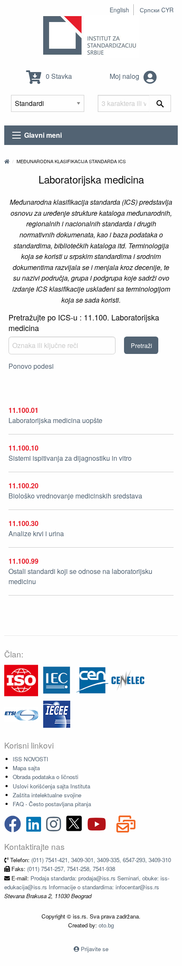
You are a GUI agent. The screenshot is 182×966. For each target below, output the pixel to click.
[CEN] (92, 680)
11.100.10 (23, 448)
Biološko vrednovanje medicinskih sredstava (75, 496)
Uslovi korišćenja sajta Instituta (51, 786)
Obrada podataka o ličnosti (45, 777)
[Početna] (6, 161)
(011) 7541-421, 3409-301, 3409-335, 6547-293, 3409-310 (101, 860)
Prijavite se (94, 949)
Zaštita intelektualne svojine (47, 795)
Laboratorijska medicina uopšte (55, 420)
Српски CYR (157, 10)
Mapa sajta (26, 768)
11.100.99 (23, 561)
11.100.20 (23, 485)
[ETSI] (21, 714)
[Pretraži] (160, 103)
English (119, 10)
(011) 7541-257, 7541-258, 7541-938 (71, 869)
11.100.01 (23, 410)
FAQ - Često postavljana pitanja (52, 804)
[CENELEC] (128, 680)
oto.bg (106, 925)
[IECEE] (57, 714)
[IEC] (57, 680)
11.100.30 (23, 523)
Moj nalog (125, 76)
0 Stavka (58, 76)
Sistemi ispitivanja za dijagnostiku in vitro (70, 458)
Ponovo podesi (31, 366)
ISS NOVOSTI (30, 759)
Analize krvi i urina (36, 533)
